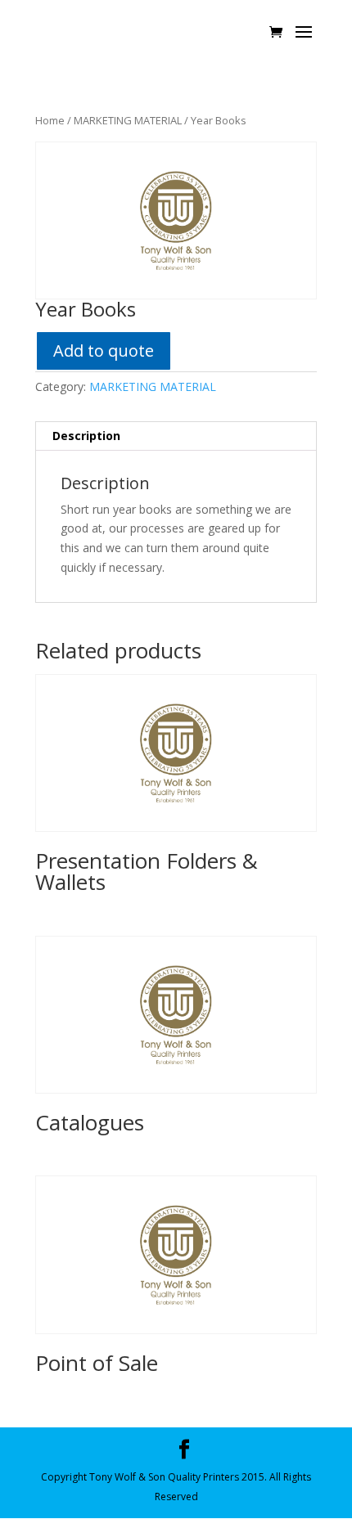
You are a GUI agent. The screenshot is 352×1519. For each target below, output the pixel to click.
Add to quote (103, 350)
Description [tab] (86, 435)
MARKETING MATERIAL (128, 120)
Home (50, 120)
